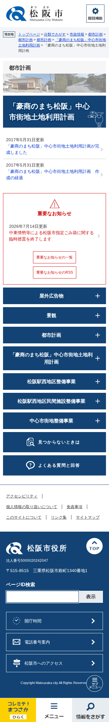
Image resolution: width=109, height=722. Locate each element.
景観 (51, 315)
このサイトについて (23, 517)
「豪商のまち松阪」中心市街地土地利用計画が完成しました (52, 149)
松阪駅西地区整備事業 (51, 381)
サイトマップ (88, 517)
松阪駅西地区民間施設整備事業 (51, 401)
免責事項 (74, 507)
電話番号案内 (37, 642)
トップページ (29, 34)
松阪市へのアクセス (44, 663)
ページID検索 (20, 584)
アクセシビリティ (22, 496)
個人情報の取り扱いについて (31, 507)
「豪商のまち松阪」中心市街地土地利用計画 (51, 358)
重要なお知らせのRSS (54, 272)
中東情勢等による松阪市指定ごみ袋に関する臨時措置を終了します (51, 235)
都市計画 (95, 34)
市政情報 (77, 34)
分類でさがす (55, 34)
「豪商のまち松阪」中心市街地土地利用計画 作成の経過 (52, 174)
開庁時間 (33, 621)
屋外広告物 (51, 295)
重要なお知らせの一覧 (54, 257)
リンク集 (59, 517)
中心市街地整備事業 (51, 420)
